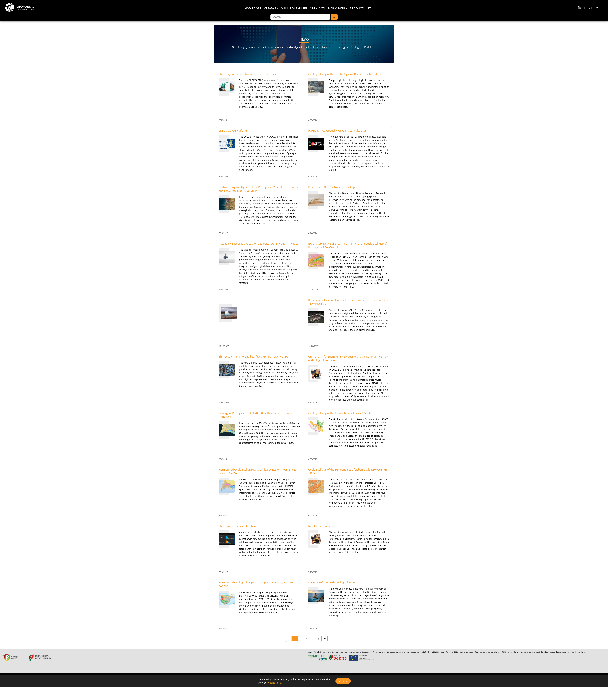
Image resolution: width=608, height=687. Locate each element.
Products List (360, 8)
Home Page (253, 8)
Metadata (270, 8)
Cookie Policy (275, 682)
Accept (343, 681)
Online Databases (294, 8)
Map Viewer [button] (336, 8)
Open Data (318, 8)
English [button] (590, 8)
